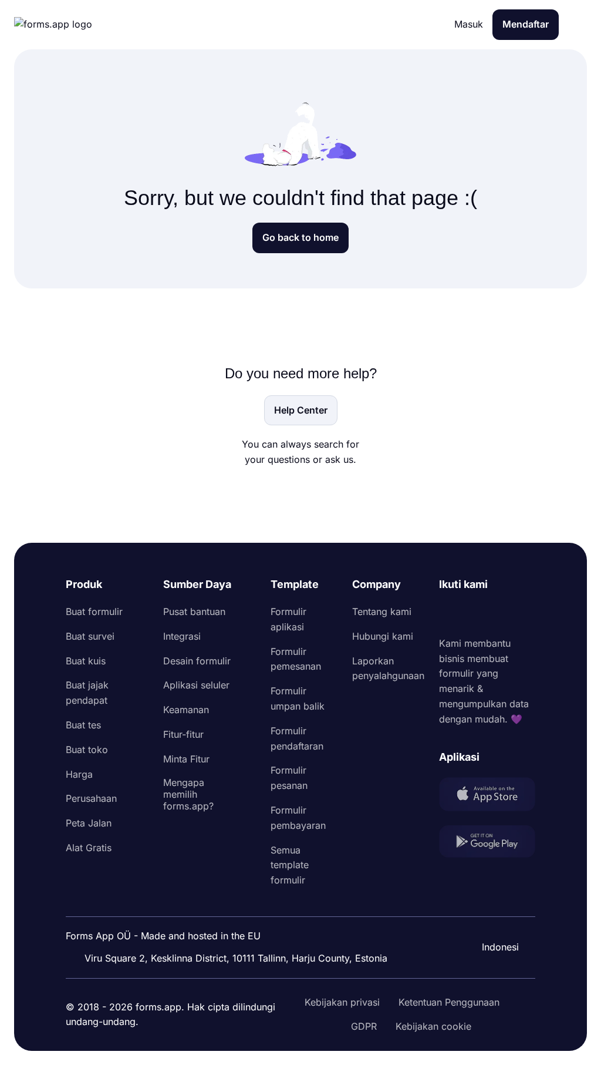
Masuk (468, 24)
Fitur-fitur (183, 734)
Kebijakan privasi (342, 1002)
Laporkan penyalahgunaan (388, 668)
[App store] (487, 796)
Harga (79, 774)
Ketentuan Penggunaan (449, 1002)
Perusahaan (91, 798)
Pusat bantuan (194, 611)
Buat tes (83, 725)
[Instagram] (474, 614)
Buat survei (90, 636)
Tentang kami (381, 611)
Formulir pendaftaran (297, 738)
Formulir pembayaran (298, 817)
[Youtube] (525, 614)
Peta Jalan (89, 823)
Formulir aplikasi (288, 619)
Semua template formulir (290, 865)
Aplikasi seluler (196, 685)
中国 (495, 915)
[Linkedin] (448, 614)
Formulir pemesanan (296, 659)
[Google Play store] (487, 844)
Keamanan (186, 709)
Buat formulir (94, 611)
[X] (500, 614)
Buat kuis (86, 661)
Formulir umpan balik (298, 698)
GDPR (364, 1026)
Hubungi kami (382, 636)
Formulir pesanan (289, 777)
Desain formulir (197, 661)
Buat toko (87, 749)
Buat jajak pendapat (87, 692)
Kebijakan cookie (433, 1026)
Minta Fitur (186, 759)
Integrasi (182, 636)
